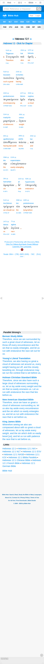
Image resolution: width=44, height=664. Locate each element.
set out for (35, 351)
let (17, 430)
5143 (5, 200)
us (32, 364)
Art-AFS (5, 170)
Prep (19, 191)
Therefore (7, 361)
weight (5, 367)
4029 (5, 93)
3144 (5, 114)
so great (32, 361)
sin (13, 370)
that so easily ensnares (17, 389)
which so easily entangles (26, 411)
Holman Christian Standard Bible (19, 377)
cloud (17, 342)
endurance (16, 351)
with (8, 351)
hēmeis (31, 53)
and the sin (7, 411)
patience (36, 436)
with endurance (27, 414)
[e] (10, 50)
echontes (19, 75)
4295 (25, 200)
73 (12, 221)
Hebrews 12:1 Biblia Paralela (22, 457)
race (27, 351)
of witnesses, (27, 342)
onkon (21, 118)
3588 (5, 157)
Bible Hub (7, 470)
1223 (20, 179)
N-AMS (21, 127)
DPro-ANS (6, 84)
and (33, 345)
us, (39, 373)
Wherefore (7, 424)
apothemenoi (8, 139)
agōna (13, 224)
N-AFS (5, 191)
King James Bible (11, 421)
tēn (4, 160)
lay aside (14, 408)
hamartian (7, 182)
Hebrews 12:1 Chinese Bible (16, 460)
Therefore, (7, 339)
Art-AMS (18, 213)
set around (25, 364)
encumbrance (24, 345)
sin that (6, 348)
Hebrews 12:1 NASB (14, 454)
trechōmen (7, 203)
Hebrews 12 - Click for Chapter (18, 43)
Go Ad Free (4, 658)
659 (4, 136)
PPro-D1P (23, 106)
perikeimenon (8, 96)
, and (25, 367)
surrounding (32, 383)
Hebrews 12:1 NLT (11, 451)
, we (14, 361)
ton (17, 203)
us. (3, 354)
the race (6, 439)
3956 (20, 136)
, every (37, 364)
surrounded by (33, 339)
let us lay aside (13, 386)
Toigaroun (9, 53)
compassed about (11, 427)
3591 (20, 114)
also (18, 361)
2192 (17, 72)
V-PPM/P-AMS (27, 213)
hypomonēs (30, 182)
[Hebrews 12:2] (41, 304)
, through (19, 370)
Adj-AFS (13, 170)
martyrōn (7, 117)
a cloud (37, 427)
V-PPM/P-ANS (7, 106)
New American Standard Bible (18, 399)
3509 (29, 93)
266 (4, 179)
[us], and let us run (17, 436)
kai (22, 53)
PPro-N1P (31, 63)
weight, (5, 433)
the (37, 345)
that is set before (28, 373)
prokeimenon (28, 203)
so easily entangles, (19, 348)
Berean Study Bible (12, 336)
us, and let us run (10, 414)
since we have (20, 402)
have (29, 380)
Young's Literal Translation (16, 358)
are (24, 339)
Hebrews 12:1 (9, 448)
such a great (8, 342)
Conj (7, 63)
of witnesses (14, 364)
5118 (5, 72)
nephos (31, 96)
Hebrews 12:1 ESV (32, 451)
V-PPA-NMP (19, 84)
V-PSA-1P (6, 213)
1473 (29, 50)
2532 (22, 50)
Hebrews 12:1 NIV (27, 448)
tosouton (6, 75)
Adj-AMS (21, 148)
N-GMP (5, 127)
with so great (26, 427)
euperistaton (15, 160)
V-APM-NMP (7, 148)
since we (17, 339)
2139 (12, 157)
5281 (27, 179)
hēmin (22, 96)
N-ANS (30, 106)
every (14, 345)
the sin (17, 433)
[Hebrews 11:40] (3, 304)
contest (16, 373)
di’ (19, 182)
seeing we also (20, 424)
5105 (7, 50)
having (24, 361)
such (34, 380)
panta (21, 139)
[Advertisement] (22, 307)
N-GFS (27, 191)
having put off (16, 367)
